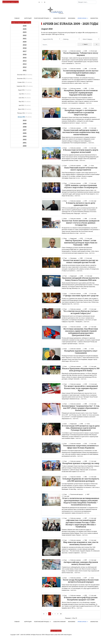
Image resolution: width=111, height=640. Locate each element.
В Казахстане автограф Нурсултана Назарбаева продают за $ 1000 (81, 598)
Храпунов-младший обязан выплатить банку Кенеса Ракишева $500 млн (80, 279)
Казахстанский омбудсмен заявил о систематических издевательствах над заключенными (80, 132)
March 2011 (21, 109)
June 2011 (21, 97)
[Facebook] (39, 2)
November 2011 (21, 78)
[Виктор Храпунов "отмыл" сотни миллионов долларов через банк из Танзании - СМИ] (51, 243)
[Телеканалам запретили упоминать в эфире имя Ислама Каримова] (51, 448)
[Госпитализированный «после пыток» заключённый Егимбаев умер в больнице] (51, 73)
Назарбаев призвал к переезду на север (80, 463)
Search (85, 44)
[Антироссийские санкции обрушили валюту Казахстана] (51, 564)
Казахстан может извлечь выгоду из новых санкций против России (80, 261)
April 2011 (21, 105)
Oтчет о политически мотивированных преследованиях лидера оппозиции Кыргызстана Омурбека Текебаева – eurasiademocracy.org (80, 501)
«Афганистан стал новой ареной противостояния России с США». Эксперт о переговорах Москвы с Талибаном (80, 523)
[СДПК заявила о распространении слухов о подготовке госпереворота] (51, 187)
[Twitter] (41, 2)
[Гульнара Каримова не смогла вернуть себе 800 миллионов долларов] (51, 481)
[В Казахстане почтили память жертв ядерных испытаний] (51, 153)
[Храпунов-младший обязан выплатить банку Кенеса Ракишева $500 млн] (51, 281)
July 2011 (21, 94)
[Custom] (44, 2)
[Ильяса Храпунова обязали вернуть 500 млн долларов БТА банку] (51, 370)
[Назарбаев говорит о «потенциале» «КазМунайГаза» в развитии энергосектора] (51, 112)
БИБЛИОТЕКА (94, 18)
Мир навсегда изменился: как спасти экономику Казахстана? (80, 543)
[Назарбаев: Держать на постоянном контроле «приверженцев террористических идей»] (51, 93)
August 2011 (21, 90)
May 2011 (21, 101)
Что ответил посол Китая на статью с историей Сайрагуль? (80, 312)
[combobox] (86, 2)
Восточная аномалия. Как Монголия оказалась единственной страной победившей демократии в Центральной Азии (81, 332)
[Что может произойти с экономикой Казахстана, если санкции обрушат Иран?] (51, 388)
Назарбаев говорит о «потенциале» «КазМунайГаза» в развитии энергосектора (81, 112)
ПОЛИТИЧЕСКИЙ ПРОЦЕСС (41, 18)
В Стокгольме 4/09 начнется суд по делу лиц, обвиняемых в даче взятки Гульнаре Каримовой (81, 428)
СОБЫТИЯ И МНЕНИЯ (59, 18)
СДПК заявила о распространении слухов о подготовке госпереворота (80, 186)
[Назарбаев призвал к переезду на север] (51, 465)
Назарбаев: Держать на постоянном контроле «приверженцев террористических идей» (81, 92)
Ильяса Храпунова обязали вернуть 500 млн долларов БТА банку (80, 369)
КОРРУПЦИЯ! (28, 18)
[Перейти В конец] (61, 613)
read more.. (78, 63)
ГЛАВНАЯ (16, 18)
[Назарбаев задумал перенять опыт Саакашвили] (51, 354)
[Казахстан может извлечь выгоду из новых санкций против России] (51, 262)
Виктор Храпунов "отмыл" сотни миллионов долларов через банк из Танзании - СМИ (80, 242)
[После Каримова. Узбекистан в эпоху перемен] (51, 55)
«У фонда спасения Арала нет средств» (81, 295)
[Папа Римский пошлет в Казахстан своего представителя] (51, 171)
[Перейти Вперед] (57, 613)
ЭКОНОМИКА (71, 18)
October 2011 (21, 82)
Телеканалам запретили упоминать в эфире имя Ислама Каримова (80, 446)
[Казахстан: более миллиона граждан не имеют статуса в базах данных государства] (51, 223)
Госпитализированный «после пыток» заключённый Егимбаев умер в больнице (80, 72)
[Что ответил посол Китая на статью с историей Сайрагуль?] (51, 313)
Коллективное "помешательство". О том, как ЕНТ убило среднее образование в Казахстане (81, 408)
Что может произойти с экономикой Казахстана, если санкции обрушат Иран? (81, 388)
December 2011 (21, 74)
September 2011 (21, 86)
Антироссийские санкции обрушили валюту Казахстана (81, 563)
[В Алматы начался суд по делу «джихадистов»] (51, 205)
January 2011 (21, 117)
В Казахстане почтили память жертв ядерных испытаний (80, 151)
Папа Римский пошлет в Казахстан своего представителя (80, 168)
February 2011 (21, 113)
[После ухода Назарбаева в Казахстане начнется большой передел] (51, 582)
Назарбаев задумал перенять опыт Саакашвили (80, 352)
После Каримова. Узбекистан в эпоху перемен (80, 54)
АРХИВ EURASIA (82, 18)
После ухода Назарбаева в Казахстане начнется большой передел (81, 581)
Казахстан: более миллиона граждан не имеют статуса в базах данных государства (80, 222)
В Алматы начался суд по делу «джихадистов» (80, 204)
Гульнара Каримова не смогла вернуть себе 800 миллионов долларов (80, 480)
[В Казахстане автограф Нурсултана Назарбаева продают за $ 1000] (51, 601)
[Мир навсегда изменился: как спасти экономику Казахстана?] (51, 547)
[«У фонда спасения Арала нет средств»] (51, 298)
